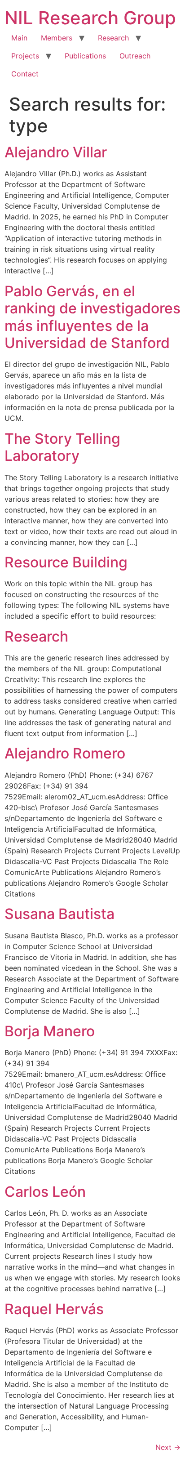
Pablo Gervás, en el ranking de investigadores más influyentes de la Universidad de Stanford (92, 317)
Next (168, 1447)
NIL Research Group (90, 18)
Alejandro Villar (55, 152)
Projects (25, 55)
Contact (25, 73)
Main (19, 37)
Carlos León (45, 1191)
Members (56, 37)
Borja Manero (49, 1031)
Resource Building (66, 562)
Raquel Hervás (54, 1309)
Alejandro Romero (64, 753)
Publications (85, 55)
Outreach (134, 55)
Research (113, 37)
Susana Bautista (59, 914)
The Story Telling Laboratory (62, 447)
